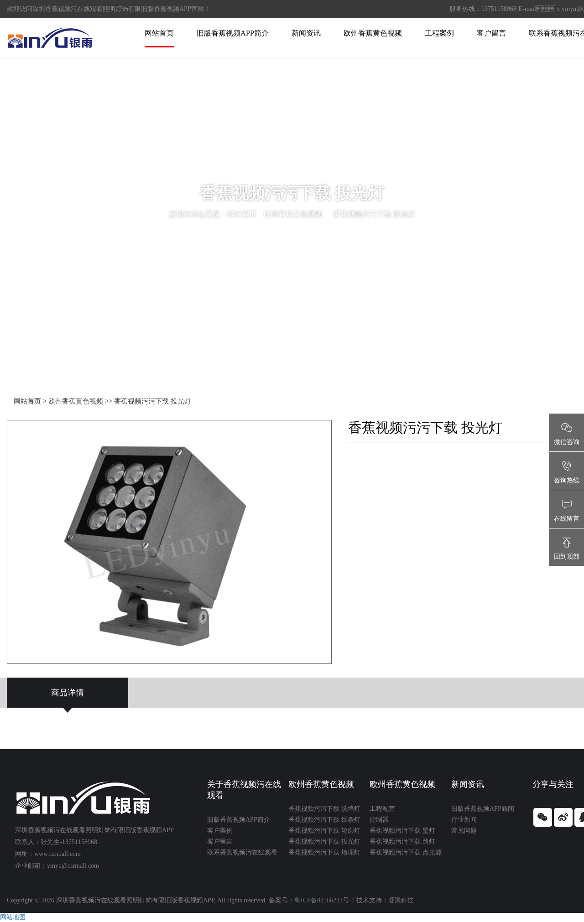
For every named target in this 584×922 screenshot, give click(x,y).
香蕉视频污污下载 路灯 (402, 841)
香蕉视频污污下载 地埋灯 (324, 852)
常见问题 (464, 830)
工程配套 (382, 808)
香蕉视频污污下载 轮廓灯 (324, 830)
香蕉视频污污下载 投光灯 (374, 214)
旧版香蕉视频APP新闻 (482, 808)
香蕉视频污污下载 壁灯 (402, 830)
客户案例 (220, 830)
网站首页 (159, 33)
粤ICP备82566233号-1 (324, 900)
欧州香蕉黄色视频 (373, 33)
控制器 (379, 819)
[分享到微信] (542, 817)
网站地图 (13, 917)
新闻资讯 (306, 33)
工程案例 (439, 33)
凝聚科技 (401, 900)
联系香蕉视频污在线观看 (242, 852)
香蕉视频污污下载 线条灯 (324, 819)
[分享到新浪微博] (563, 817)
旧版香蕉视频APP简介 (233, 33)
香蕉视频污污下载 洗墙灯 (324, 808)
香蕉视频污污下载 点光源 (406, 852)
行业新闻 (464, 819)
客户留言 (491, 33)
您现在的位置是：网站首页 (212, 214)
